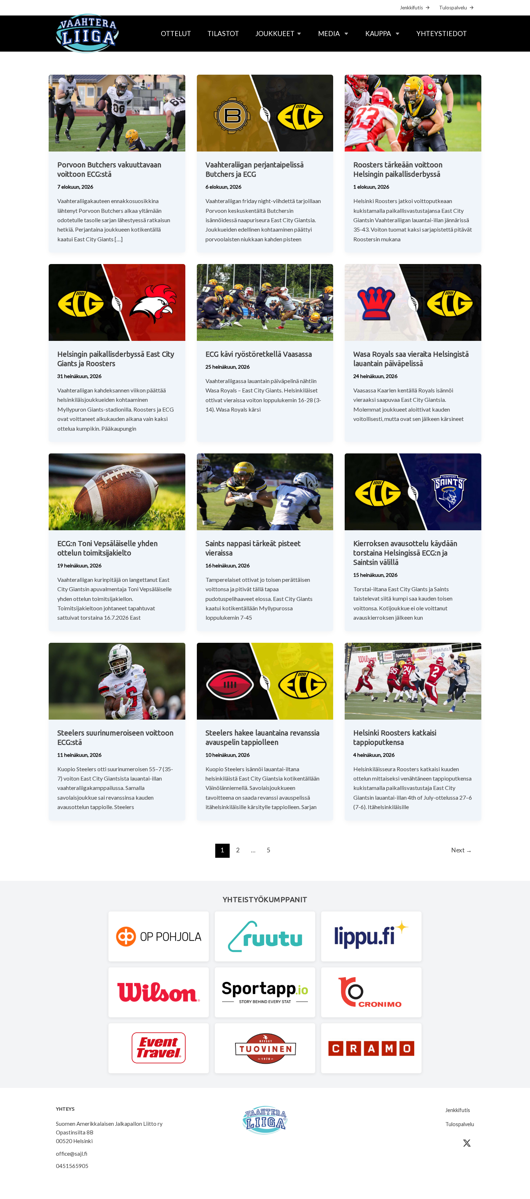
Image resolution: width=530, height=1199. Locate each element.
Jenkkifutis (411, 7)
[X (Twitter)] (467, 1143)
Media (329, 34)
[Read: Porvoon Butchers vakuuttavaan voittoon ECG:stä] (117, 112)
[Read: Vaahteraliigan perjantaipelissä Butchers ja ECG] (265, 112)
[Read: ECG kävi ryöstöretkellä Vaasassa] (265, 301)
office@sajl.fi (71, 1153)
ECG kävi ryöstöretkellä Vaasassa (259, 354)
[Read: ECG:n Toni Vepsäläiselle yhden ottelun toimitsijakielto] (117, 491)
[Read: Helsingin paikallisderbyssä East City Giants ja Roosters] (117, 301)
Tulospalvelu (453, 7)
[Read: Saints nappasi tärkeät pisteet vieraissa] (265, 491)
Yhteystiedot (441, 34)
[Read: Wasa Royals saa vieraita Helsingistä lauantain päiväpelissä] (413, 301)
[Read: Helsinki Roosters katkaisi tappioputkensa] (413, 680)
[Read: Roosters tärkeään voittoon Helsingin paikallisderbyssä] (413, 112)
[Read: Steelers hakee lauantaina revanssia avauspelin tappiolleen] (265, 680)
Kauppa (378, 34)
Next (461, 850)
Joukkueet (275, 34)
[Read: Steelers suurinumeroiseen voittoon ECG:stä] (117, 680)
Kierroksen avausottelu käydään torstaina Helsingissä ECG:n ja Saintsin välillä (405, 552)
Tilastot (223, 34)
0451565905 (72, 1166)
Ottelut (176, 34)
